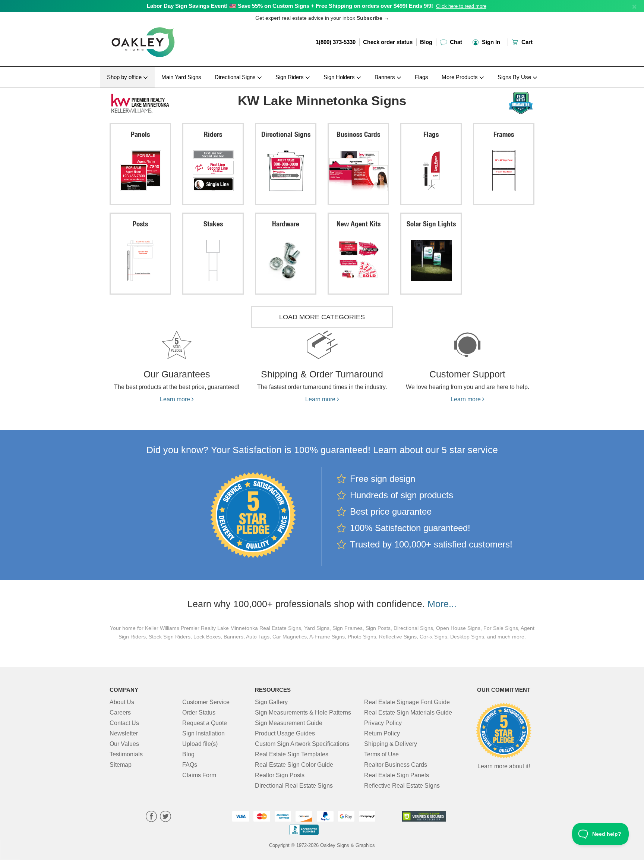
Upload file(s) (200, 744)
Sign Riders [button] (290, 77)
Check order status (388, 42)
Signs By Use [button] (515, 77)
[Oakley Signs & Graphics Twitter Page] (165, 817)
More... (442, 604)
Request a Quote (204, 723)
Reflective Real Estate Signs (402, 785)
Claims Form (199, 775)
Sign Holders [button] (339, 77)
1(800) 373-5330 (336, 42)
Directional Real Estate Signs (294, 785)
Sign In (490, 42)
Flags (421, 77)
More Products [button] (460, 77)
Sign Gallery (271, 702)
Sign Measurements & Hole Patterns (303, 712)
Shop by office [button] (125, 77)
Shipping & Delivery (390, 744)
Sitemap (121, 765)
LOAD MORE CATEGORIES (322, 317)
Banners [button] (386, 77)
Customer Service (206, 702)
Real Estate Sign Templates (291, 754)
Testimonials (126, 754)
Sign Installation (203, 733)
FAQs (189, 765)
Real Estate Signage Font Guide (407, 702)
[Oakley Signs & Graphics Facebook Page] (151, 817)
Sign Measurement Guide (288, 723)
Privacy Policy (383, 723)
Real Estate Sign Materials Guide (408, 712)
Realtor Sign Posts (279, 775)
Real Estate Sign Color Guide (294, 765)
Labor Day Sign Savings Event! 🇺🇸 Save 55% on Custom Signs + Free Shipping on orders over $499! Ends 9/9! (290, 6)
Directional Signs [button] (236, 77)
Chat (455, 42)
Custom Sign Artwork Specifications (302, 744)
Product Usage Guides (285, 733)
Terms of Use (381, 754)
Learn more (176, 399)
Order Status (198, 712)
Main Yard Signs (181, 77)
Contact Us (124, 723)
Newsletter (124, 733)
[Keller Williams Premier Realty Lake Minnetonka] (159, 102)
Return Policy (382, 733)
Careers (120, 712)
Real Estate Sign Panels (396, 775)
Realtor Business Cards (395, 765)
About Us (122, 702)
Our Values (124, 744)
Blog (426, 42)
